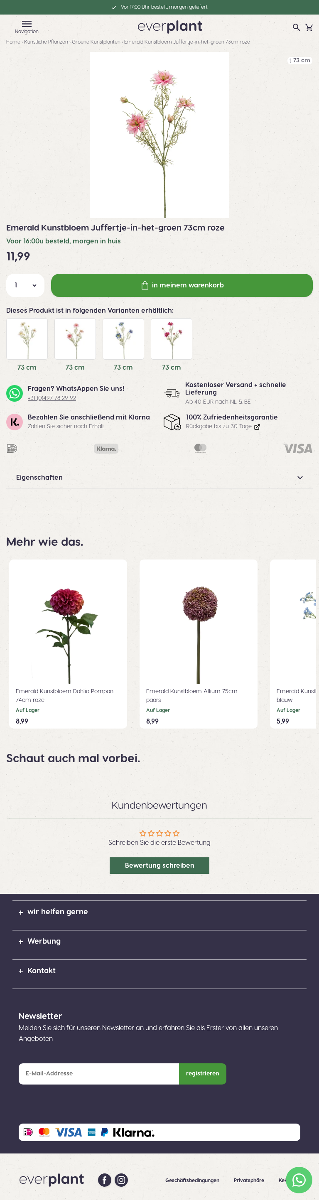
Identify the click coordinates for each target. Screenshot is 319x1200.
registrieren (202, 1074)
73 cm (27, 367)
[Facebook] (104, 1180)
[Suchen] (296, 27)
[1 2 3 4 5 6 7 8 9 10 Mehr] (25, 285)
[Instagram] (121, 1180)
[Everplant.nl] (170, 26)
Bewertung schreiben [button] (159, 865)
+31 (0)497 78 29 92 (52, 398)
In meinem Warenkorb (188, 285)
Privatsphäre (249, 1180)
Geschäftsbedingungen (193, 1180)
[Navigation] (26, 24)
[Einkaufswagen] (309, 27)
